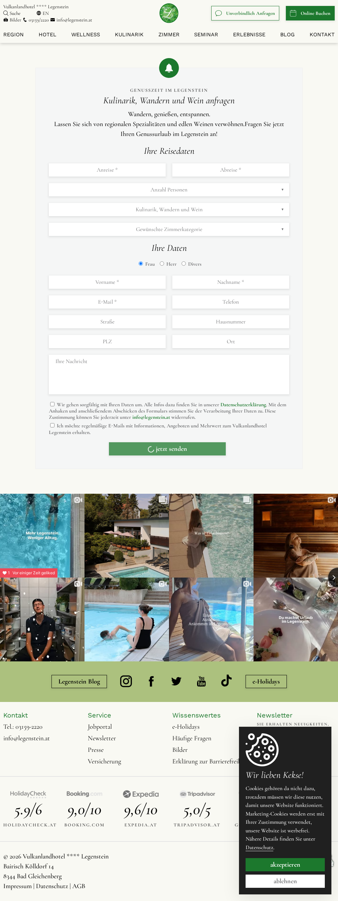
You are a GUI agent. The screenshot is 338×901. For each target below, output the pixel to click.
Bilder (15, 20)
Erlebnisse (249, 34)
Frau (149, 264)
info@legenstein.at (73, 20)
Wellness (85, 34)
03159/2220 (38, 20)
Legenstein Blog (79, 710)
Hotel (47, 34)
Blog (287, 34)
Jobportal (100, 754)
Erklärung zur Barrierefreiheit (210, 789)
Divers (194, 264)
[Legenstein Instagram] (126, 709)
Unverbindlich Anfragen (250, 13)
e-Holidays (266, 710)
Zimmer (169, 34)
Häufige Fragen (191, 766)
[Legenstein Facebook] (151, 709)
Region (13, 34)
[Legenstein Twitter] (176, 709)
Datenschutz (259, 847)
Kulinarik (129, 34)
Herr (171, 264)
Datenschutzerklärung (243, 404)
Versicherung (104, 789)
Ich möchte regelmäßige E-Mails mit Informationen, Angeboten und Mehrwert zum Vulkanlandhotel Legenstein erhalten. (158, 428)
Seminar (206, 34)
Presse (96, 778)
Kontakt (322, 34)
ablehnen (285, 881)
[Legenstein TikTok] (226, 709)
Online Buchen (315, 13)
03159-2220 (29, 754)
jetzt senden (171, 477)
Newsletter (102, 766)
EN (46, 13)
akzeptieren (285, 865)
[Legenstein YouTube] (201, 709)
